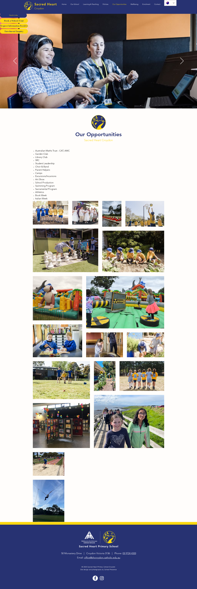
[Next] (182, 61)
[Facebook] (95, 578)
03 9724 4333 (129, 553)
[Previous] (15, 61)
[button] (13, 15)
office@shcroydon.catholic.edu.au (102, 557)
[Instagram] (101, 578)
